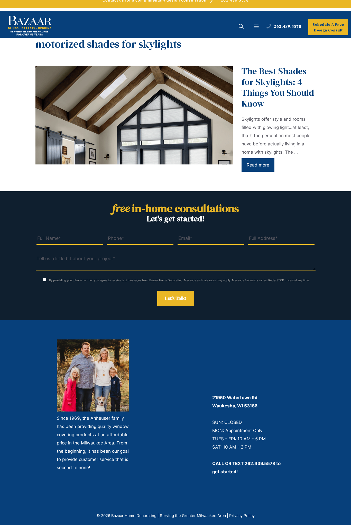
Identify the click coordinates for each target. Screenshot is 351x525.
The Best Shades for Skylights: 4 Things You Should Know (278, 87)
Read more (258, 165)
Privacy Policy (242, 515)
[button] (241, 27)
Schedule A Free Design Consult (328, 27)
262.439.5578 (260, 463)
